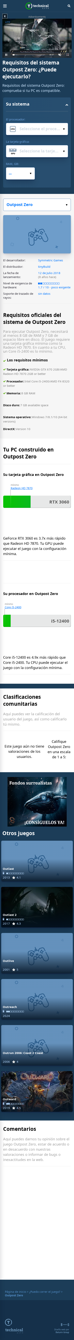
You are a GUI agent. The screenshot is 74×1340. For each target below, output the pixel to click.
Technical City (37, 6)
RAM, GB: (12, 164)
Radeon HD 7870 (22, 488)
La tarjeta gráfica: (17, 141)
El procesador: (15, 119)
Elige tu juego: (37, 205)
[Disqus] (37, 1224)
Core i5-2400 (13, 607)
